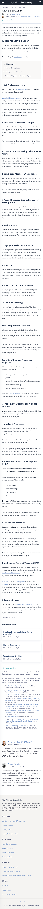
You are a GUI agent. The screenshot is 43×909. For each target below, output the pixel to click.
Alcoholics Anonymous (24, 604)
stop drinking (18, 57)
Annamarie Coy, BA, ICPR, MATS (30, 17)
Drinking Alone (6, 830)
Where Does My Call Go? (10, 867)
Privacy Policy (6, 890)
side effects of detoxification (11, 573)
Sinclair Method (7, 857)
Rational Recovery (8, 853)
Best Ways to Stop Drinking (11, 871)
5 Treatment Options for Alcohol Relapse (17, 76)
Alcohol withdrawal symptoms (11, 98)
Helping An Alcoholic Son (10, 834)
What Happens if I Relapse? (13, 72)
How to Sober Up (7, 825)
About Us (5, 886)
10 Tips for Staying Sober (12, 68)
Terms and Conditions (9, 894)
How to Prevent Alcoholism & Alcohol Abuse (16, 876)
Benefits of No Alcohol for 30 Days (13, 821)
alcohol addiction (21, 89)
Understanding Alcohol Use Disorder (17, 725)
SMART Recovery (7, 848)
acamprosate (21, 581)
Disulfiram (5, 581)
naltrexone (5, 584)
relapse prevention (15, 393)
